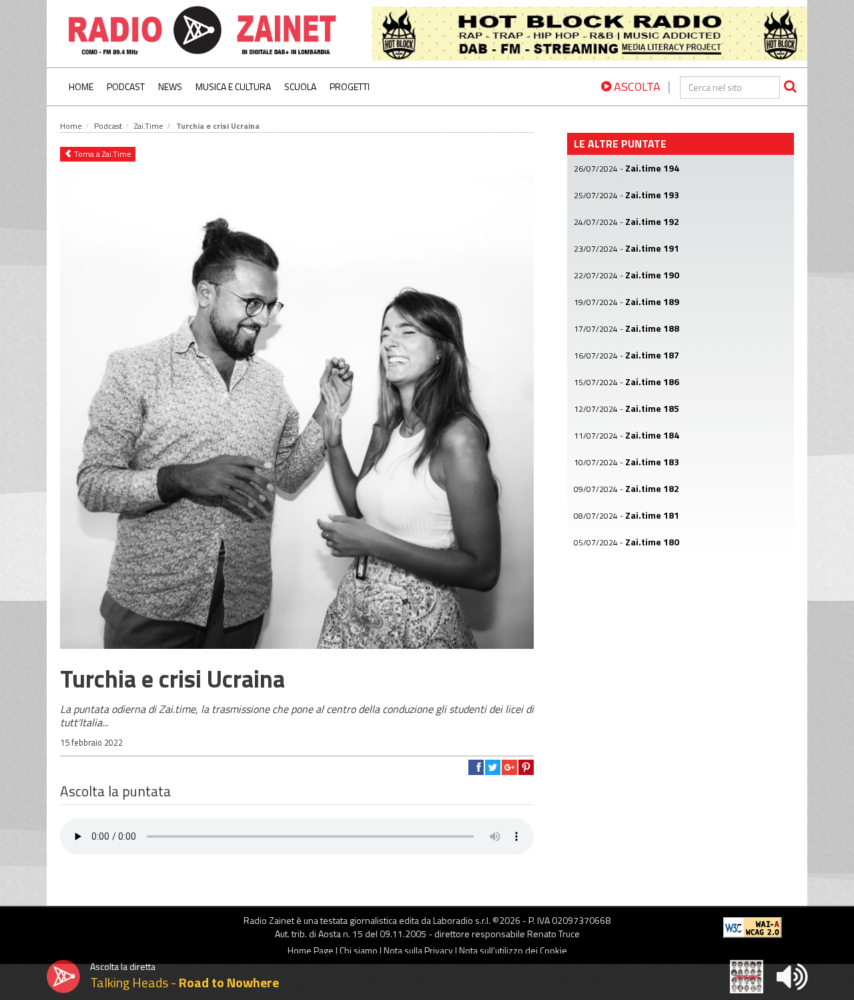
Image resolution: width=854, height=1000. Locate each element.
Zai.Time (148, 125)
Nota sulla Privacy (418, 950)
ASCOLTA (636, 86)
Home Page (311, 950)
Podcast (126, 86)
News (170, 86)
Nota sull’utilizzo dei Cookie (513, 950)
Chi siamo (359, 950)
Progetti (350, 86)
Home (81, 86)
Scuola (300, 86)
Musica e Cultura (233, 86)
